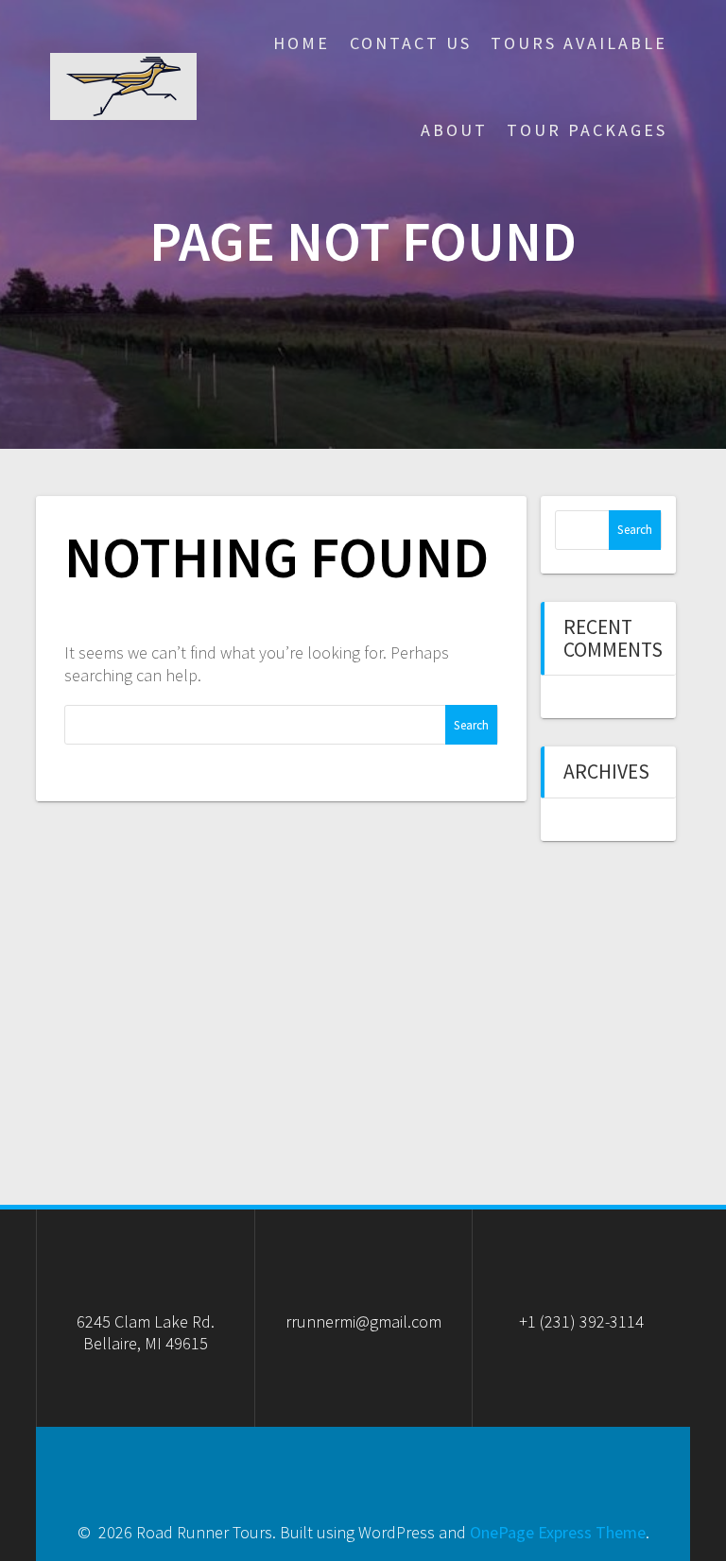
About (454, 130)
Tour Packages (587, 130)
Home (301, 43)
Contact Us (411, 43)
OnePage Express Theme (558, 1532)
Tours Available (579, 43)
